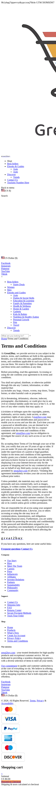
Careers (10, 568)
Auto (15, 169)
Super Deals (19, 284)
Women (10, 287)
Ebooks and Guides (16, 292)
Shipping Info (13, 605)
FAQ (9, 607)
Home (4, 338)
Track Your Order (15, 615)
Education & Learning (23, 300)
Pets (15, 322)
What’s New (13, 633)
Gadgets (17, 311)
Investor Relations (15, 579)
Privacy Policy (14, 638)
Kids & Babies (20, 314)
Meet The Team (14, 566)
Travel (16, 325)
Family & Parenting (22, 303)
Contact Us (12, 180)
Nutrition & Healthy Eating (26, 317)
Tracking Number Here (18, 182)
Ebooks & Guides (15, 166)
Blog (9, 563)
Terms (33, 700)
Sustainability (13, 585)
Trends (16, 177)
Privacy (40, 700)
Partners (11, 582)
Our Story (12, 560)
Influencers (12, 574)
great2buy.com (23, 433)
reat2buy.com (40, 417)
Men (9, 290)
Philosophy (12, 587)
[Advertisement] (28, 227)
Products (11, 630)
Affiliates (11, 577)
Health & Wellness (22, 306)
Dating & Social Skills (23, 298)
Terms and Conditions (17, 641)
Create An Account (16, 635)
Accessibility (7, 703)
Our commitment (9, 666)
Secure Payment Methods (19, 613)
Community (12, 590)
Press (9, 571)
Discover (11, 174)
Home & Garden (21, 309)
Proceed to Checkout (11, 781)
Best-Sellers (12, 163)
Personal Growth (21, 319)
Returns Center (14, 610)
